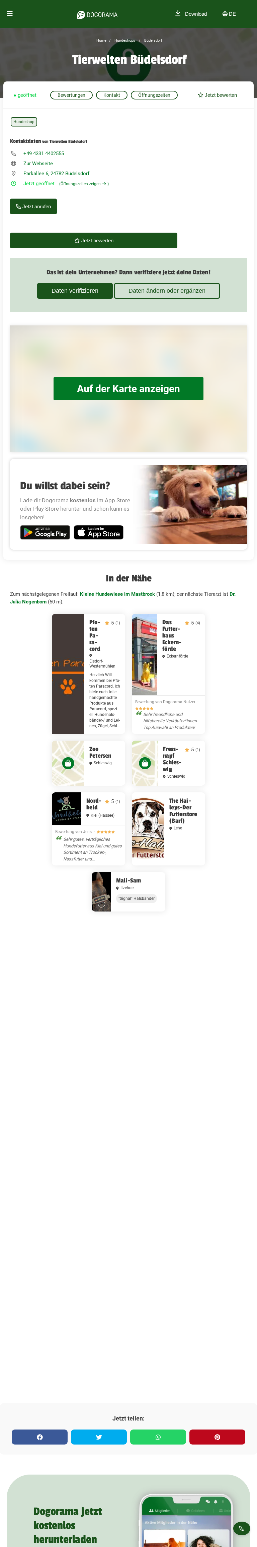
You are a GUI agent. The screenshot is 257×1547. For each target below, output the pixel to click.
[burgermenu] (10, 14)
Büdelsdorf (152, 40)
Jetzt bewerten (220, 95)
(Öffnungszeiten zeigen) (84, 184)
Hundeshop (23, 121)
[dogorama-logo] (97, 13)
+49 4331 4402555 (43, 154)
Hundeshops (124, 40)
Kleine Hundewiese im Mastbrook (117, 594)
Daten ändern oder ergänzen (166, 290)
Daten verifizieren (75, 290)
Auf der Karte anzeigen (128, 389)
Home (101, 40)
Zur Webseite (38, 164)
